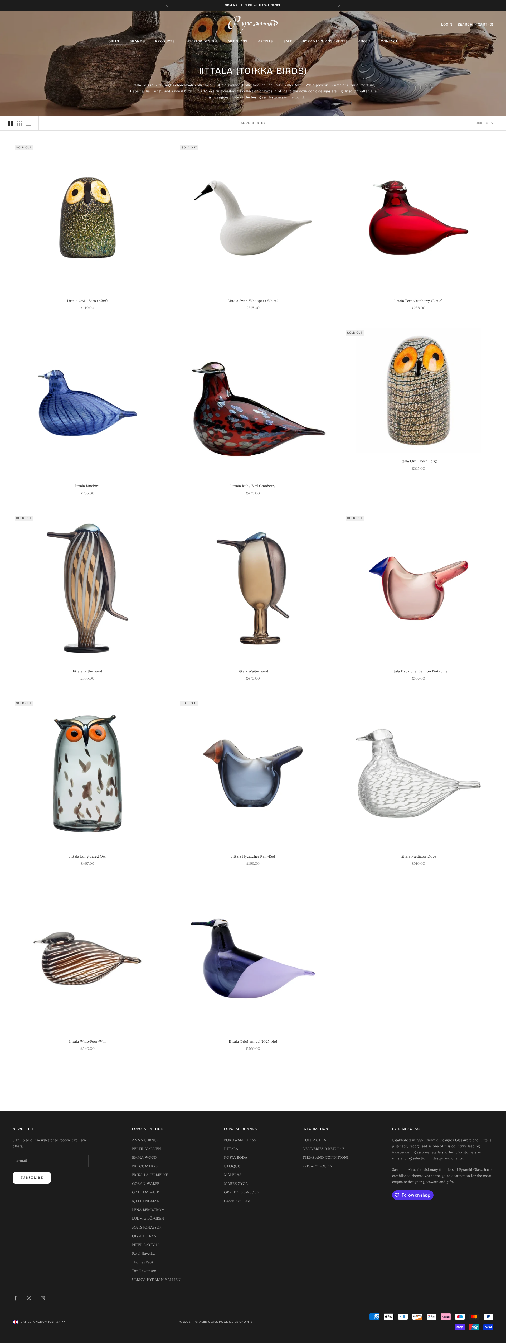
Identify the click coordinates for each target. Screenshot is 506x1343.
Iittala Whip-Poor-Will (87, 1041)
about (364, 41)
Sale (288, 41)
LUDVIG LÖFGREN (148, 1218)
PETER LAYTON (145, 1245)
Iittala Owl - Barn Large (418, 461)
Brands (137, 41)
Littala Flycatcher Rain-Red (253, 856)
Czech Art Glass (237, 1201)
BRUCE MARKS (145, 1166)
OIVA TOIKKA (144, 1236)
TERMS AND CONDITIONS (326, 1158)
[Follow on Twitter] (29, 1298)
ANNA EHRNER (145, 1140)
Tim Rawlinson (144, 1271)
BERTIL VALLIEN (146, 1149)
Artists (265, 41)
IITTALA (231, 1149)
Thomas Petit (142, 1262)
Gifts (113, 41)
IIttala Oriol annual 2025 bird (253, 1041)
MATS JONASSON (147, 1227)
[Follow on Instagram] (42, 1298)
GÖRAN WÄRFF (145, 1184)
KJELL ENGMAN (146, 1201)
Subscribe (31, 1178)
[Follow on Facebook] (15, 1298)
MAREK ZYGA (236, 1184)
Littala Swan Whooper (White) (253, 301)
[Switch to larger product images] (10, 123)
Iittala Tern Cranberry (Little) (418, 301)
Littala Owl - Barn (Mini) (87, 301)
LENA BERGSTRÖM (148, 1210)
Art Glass (237, 41)
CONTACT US (314, 1140)
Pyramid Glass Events (325, 41)
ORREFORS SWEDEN (241, 1192)
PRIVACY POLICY (318, 1166)
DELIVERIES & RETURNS (323, 1149)
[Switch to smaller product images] (19, 123)
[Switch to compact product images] (28, 123)
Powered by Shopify (235, 1321)
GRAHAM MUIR (145, 1192)
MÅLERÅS (232, 1175)
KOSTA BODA (235, 1158)
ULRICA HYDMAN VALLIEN (156, 1280)
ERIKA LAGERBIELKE (150, 1175)
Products (164, 41)
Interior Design (201, 41)
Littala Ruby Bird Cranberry (252, 486)
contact (389, 41)
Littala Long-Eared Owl (87, 856)
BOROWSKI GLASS (240, 1140)
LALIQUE (232, 1166)
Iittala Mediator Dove (418, 856)
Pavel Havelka (143, 1253)
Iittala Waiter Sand (252, 671)
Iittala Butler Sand (87, 671)
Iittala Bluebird (87, 486)
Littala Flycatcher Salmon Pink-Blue (418, 671)
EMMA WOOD (144, 1158)
